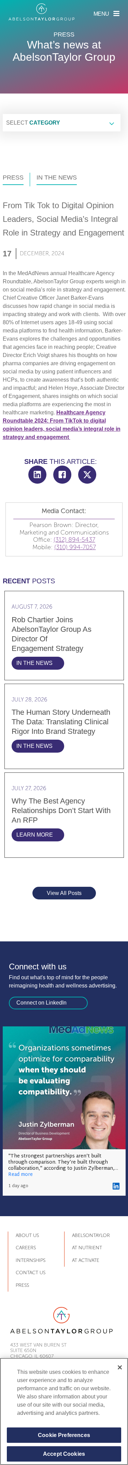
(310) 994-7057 (75, 547)
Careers (26, 1248)
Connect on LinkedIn (41, 1003)
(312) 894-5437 (74, 539)
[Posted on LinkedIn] (116, 1186)
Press (13, 177)
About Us (27, 1235)
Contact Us (30, 1273)
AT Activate (85, 1260)
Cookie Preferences (64, 1435)
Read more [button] (20, 1175)
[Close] (119, 1367)
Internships (30, 1260)
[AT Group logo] (41, 11)
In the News (57, 177)
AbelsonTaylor (91, 1235)
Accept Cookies (64, 1454)
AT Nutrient (87, 1248)
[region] (64, 1411)
